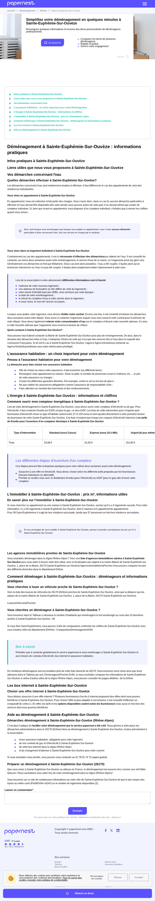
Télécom (58, 864)
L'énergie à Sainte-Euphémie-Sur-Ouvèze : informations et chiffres (48, 112)
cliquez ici (116, 817)
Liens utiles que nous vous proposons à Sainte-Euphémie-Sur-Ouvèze (50, 98)
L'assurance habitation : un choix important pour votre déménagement (50, 107)
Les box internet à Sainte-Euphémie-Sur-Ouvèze (38, 125)
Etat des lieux (110, 862)
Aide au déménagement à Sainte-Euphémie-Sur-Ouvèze (42, 130)
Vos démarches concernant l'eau (30, 103)
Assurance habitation (113, 864)
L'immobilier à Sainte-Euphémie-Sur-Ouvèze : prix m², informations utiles (51, 116)
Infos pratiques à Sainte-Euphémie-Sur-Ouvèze (38, 94)
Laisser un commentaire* (19, 790)
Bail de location (61, 867)
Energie (58, 862)
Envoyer (77, 810)
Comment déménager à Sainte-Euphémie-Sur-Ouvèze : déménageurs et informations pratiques (62, 121)
